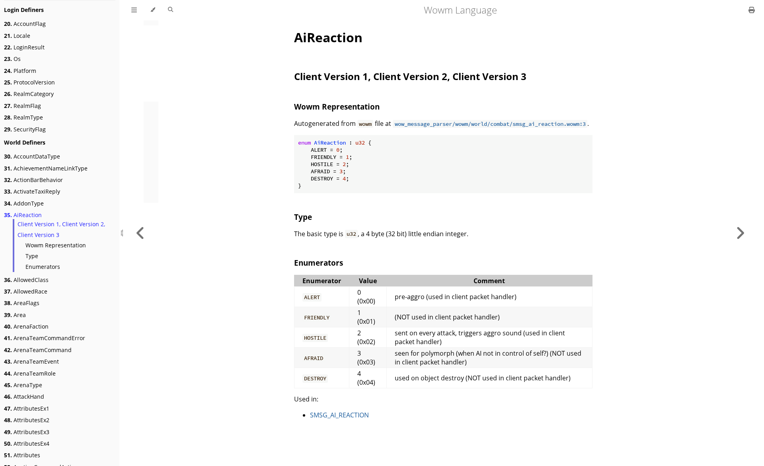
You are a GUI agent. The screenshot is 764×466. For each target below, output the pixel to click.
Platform (20, 70)
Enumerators (42, 266)
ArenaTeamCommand (38, 350)
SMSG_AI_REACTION (339, 415)
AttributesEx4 (26, 443)
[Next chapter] (740, 233)
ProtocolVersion (29, 82)
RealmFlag (22, 106)
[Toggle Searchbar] (170, 10)
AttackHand (24, 396)
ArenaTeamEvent (31, 361)
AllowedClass (26, 280)
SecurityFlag (25, 129)
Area (15, 315)
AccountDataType (32, 156)
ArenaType (23, 385)
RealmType (23, 117)
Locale (17, 35)
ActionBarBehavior (33, 180)
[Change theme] (153, 10)
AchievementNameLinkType (46, 168)
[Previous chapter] (140, 233)
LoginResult (24, 47)
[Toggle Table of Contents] (134, 10)
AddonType (24, 203)
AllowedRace (25, 291)
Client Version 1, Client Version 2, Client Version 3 (61, 229)
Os (12, 59)
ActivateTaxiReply (32, 191)
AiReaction (23, 215)
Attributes (22, 455)
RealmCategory (29, 94)
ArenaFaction (26, 326)
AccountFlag (25, 23)
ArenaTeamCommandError (44, 338)
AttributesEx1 (26, 408)
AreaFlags (21, 303)
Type (31, 256)
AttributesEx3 (26, 432)
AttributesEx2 (26, 420)
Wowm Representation (55, 245)
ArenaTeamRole (30, 373)
